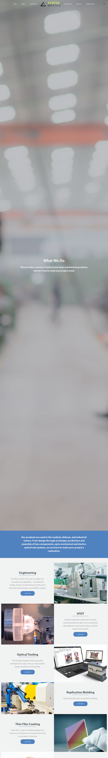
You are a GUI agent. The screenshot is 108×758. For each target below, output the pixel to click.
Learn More (28, 593)
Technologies (67, 4)
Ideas (15, 4)
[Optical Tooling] (80, 663)
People (23, 4)
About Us (78, 4)
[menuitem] (67, 3)
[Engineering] (80, 583)
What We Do (33, 4)
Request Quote (90, 4)
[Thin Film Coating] (80, 733)
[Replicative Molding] (27, 698)
